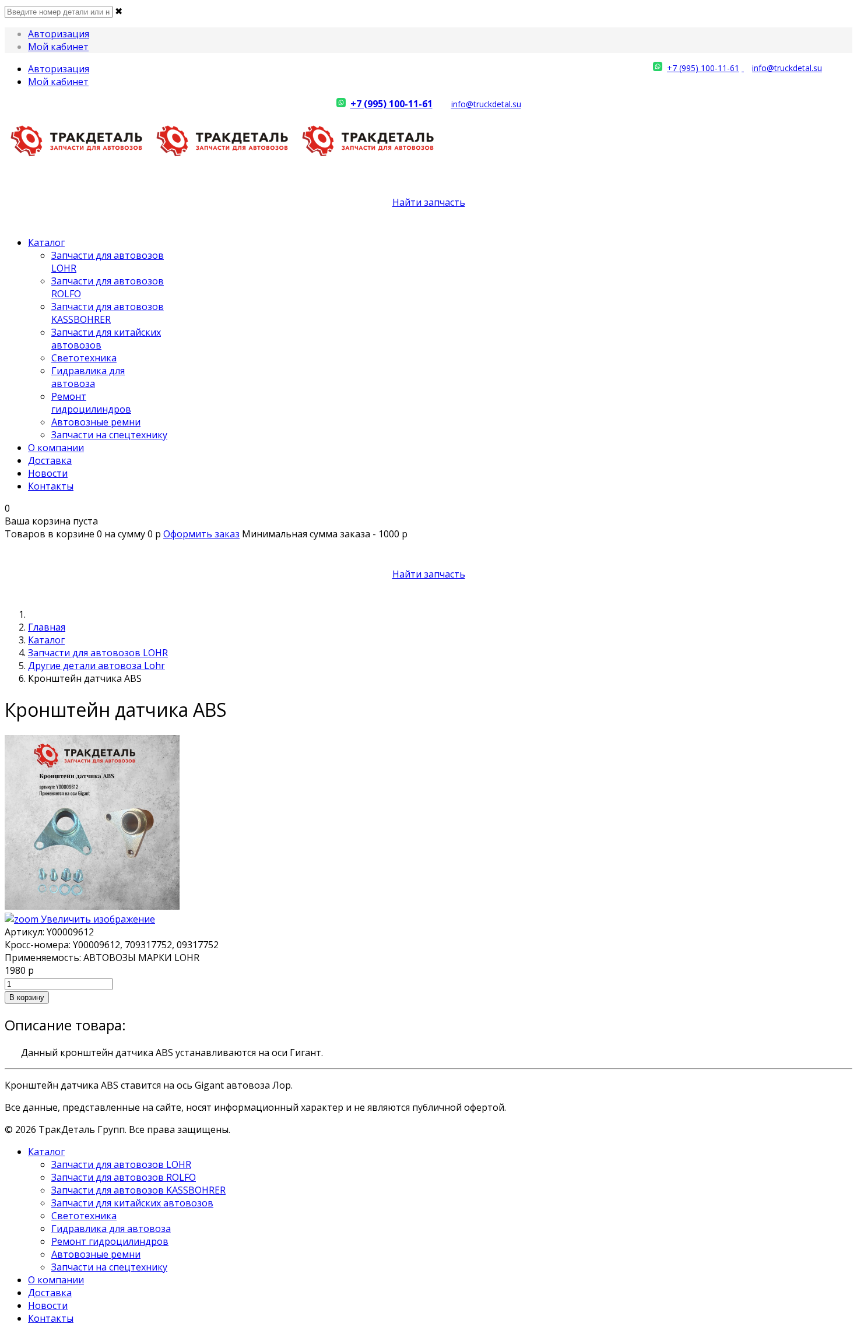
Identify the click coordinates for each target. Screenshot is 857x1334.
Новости (48, 473)
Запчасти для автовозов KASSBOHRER (107, 313)
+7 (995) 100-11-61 (703, 67)
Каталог (46, 242)
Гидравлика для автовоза (88, 377)
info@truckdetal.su (787, 67)
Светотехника (84, 357)
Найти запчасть (428, 202)
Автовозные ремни (96, 422)
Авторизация (58, 33)
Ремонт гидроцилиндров (91, 403)
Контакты (50, 486)
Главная (46, 627)
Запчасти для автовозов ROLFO (123, 1177)
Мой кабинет (58, 46)
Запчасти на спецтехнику (109, 434)
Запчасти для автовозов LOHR (98, 652)
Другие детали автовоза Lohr (96, 665)
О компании (56, 447)
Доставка (50, 460)
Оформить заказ (201, 533)
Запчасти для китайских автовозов (132, 1202)
